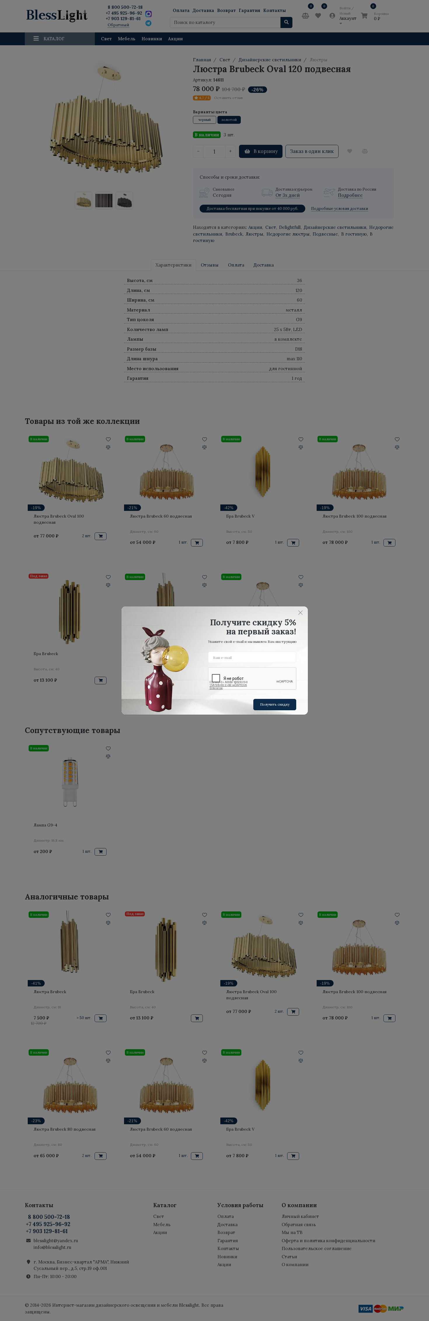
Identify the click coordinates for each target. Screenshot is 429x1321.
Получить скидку (275, 704)
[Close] (300, 612)
